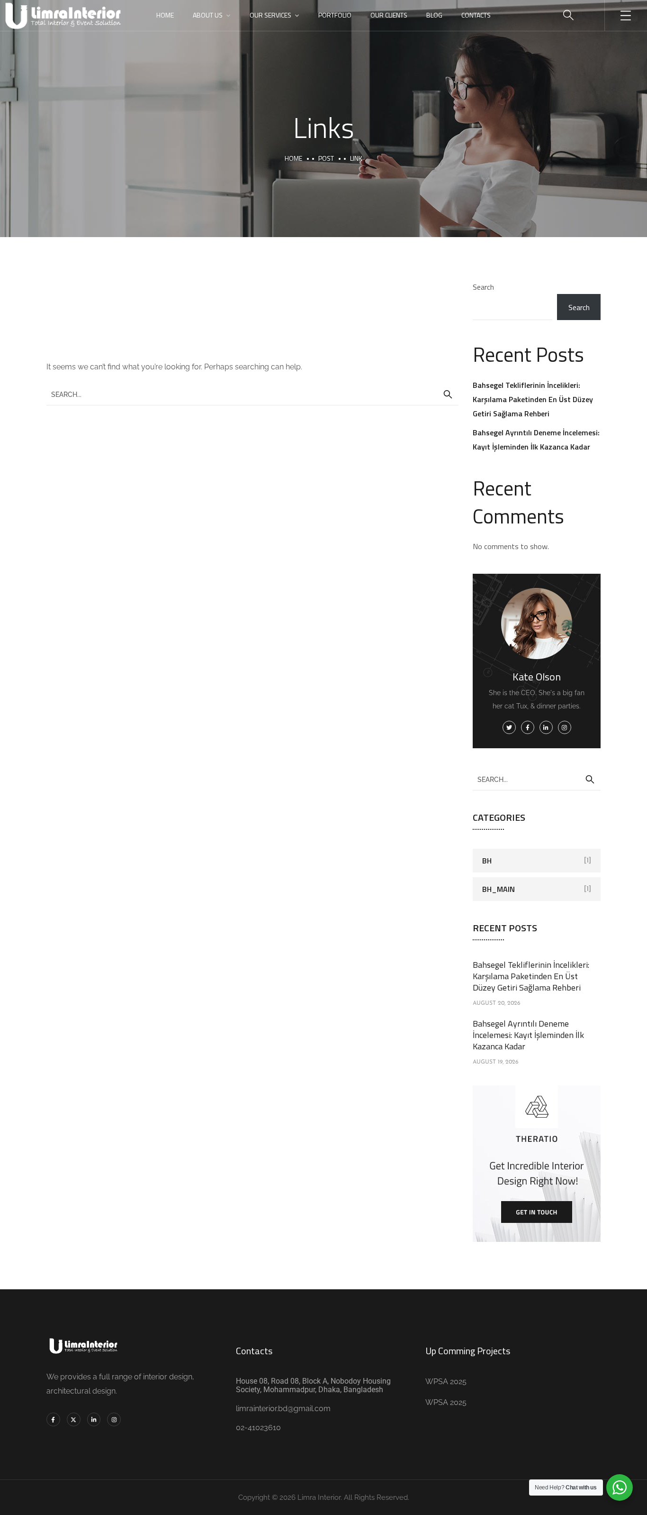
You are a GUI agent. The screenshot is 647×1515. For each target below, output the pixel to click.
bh (487, 860)
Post (326, 158)
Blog (434, 15)
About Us (208, 15)
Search (483, 287)
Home (165, 15)
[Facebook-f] (53, 1419)
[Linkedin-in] (94, 1419)
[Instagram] (114, 1419)
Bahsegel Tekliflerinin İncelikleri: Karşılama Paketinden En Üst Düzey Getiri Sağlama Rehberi (533, 399)
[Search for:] (252, 394)
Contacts (476, 15)
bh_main (498, 889)
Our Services (270, 15)
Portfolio (334, 15)
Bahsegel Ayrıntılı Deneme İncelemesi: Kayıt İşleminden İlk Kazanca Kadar (528, 1035)
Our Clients (388, 15)
